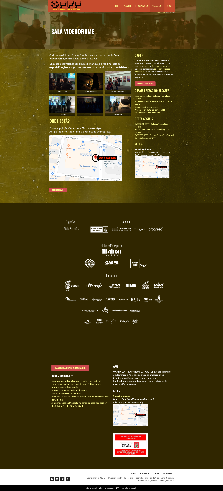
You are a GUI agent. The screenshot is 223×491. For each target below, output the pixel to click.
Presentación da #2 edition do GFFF (150, 110)
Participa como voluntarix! (70, 368)
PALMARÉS (127, 5)
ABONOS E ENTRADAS (145, 83)
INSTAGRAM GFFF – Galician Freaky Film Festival (57, 479)
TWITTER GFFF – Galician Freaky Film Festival (154, 135)
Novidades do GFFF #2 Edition (147, 112)
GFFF (117, 5)
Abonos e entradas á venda (146, 107)
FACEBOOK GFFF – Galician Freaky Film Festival (52, 479)
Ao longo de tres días (161, 66)
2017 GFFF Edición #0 (140, 474)
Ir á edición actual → (130, 488)
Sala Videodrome (122, 396)
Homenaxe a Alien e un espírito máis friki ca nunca (76, 384)
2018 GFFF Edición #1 (163, 474)
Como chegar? (58, 190)
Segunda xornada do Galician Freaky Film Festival (76, 381)
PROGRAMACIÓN (141, 5)
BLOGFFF (170, 5)
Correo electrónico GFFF (145, 138)
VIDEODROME (157, 5)
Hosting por (161, 12)
